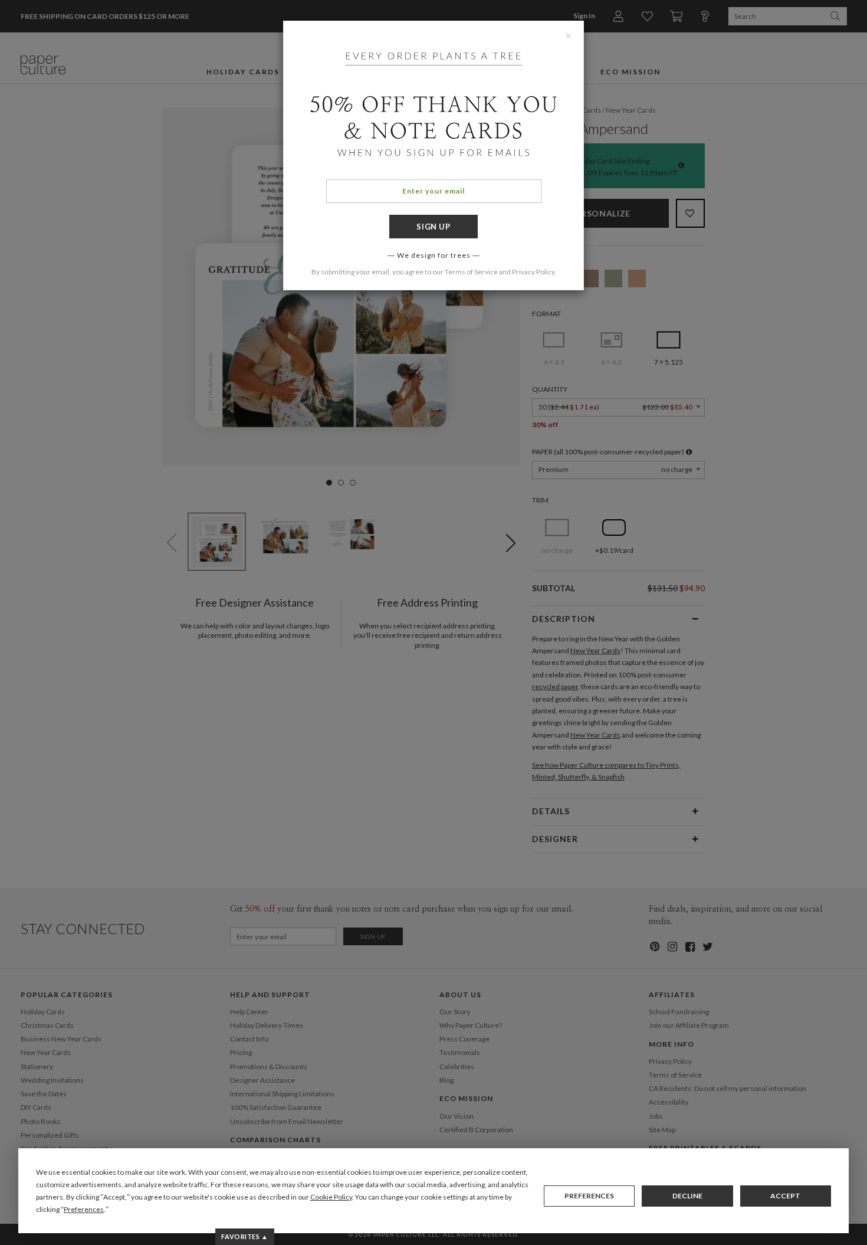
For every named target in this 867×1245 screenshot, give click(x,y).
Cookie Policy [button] (331, 1196)
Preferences (589, 1195)
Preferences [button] (84, 1209)
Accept (785, 1195)
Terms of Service (471, 271)
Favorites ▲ (244, 1236)
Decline (687, 1195)
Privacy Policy (533, 271)
